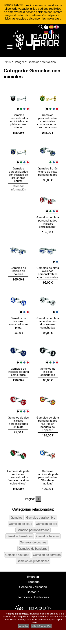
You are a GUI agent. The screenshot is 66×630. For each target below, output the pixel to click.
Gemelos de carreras (47, 554)
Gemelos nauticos (17, 554)
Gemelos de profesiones (33, 561)
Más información (41, 626)
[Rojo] (27, 109)
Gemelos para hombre (40, 517)
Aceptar (23, 626)
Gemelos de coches (33, 542)
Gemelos (17, 517)
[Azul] (24, 109)
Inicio (7, 62)
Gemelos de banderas (33, 548)
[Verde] (21, 109)
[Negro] (17, 109)
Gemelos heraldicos (19, 536)
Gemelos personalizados (33, 530)
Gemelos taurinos (48, 536)
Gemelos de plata (20, 523)
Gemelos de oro (46, 523)
